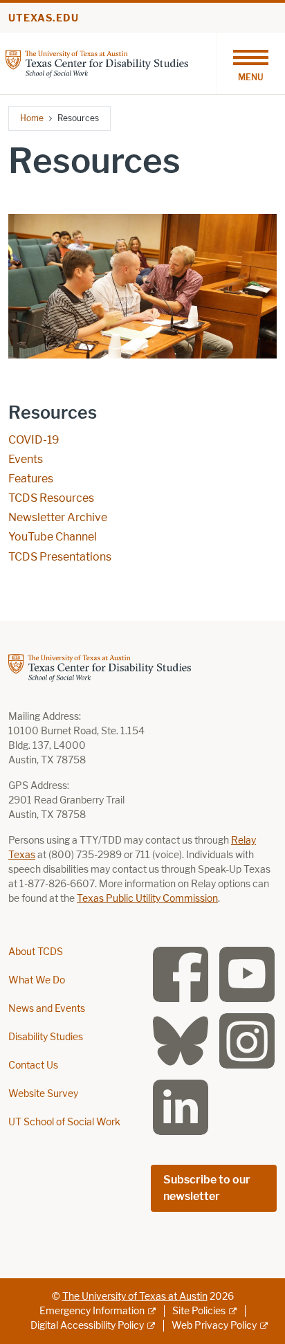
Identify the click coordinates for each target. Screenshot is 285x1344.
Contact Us (33, 1065)
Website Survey (43, 1094)
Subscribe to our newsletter (206, 1188)
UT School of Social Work (64, 1122)
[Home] (97, 62)
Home (32, 118)
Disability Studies (45, 1037)
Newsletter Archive (57, 517)
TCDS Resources (51, 498)
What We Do (36, 980)
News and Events (46, 1009)
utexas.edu (43, 18)
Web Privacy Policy (214, 1326)
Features (30, 478)
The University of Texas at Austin (135, 1296)
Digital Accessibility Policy (87, 1326)
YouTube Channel (52, 536)
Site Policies (199, 1311)
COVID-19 (33, 439)
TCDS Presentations (59, 556)
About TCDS (35, 952)
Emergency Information (92, 1311)
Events (25, 459)
